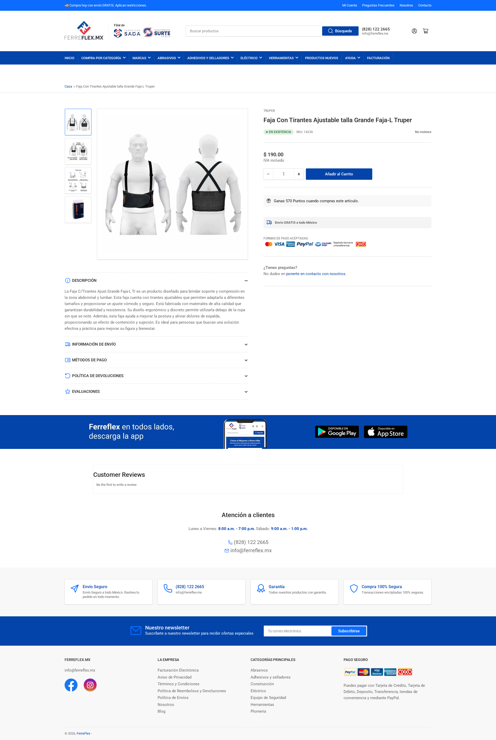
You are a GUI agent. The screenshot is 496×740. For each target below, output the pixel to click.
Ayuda (350, 58)
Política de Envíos (173, 697)
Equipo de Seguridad (268, 697)
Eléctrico (249, 58)
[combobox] (273, 31)
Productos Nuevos (321, 58)
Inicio (69, 58)
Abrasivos (167, 58)
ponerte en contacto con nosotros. (316, 273)
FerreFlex (83, 733)
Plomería (258, 711)
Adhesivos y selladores (271, 677)
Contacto (424, 5)
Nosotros (406, 5)
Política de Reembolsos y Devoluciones (192, 691)
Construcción (262, 684)
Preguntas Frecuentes (378, 5)
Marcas (139, 58)
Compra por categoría (101, 58)
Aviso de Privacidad (174, 677)
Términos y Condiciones (178, 684)
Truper (269, 111)
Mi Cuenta (349, 5)
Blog (161, 711)
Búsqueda (343, 31)
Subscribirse (349, 631)
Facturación (378, 58)
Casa (68, 86)
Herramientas (281, 58)
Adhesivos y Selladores (208, 58)
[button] (412, 131)
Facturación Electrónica (178, 670)
